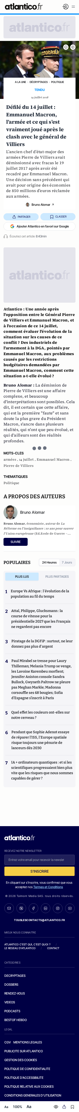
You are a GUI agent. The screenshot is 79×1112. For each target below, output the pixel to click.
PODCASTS (12, 1011)
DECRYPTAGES (14, 975)
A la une (20, 82)
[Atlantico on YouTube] (70, 908)
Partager (24, 216)
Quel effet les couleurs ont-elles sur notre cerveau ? (40, 715)
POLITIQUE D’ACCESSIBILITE (23, 1077)
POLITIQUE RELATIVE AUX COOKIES (29, 1086)
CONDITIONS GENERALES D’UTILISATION (32, 1095)
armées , (11, 459)
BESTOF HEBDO (15, 1020)
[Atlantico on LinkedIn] (45, 908)
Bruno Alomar (41, 204)
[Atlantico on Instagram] (57, 908)
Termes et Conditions (48, 887)
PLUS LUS (22, 576)
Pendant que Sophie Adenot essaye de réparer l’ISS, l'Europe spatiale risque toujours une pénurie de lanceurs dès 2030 (40, 740)
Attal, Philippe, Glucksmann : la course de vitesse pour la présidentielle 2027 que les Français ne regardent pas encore (40, 619)
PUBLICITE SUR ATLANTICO (23, 1051)
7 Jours (67, 562)
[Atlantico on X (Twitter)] (21, 908)
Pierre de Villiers (19, 465)
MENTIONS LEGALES (27, 1042)
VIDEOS (9, 1002)
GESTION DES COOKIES (20, 1060)
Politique (57, 82)
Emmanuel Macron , (54, 459)
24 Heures (49, 562)
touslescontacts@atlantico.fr (39, 920)
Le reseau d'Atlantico (20, 948)
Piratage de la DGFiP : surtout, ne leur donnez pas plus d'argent (42, 643)
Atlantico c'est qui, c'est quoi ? (27, 944)
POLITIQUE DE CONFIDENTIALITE (27, 1069)
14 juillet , (28, 459)
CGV (7, 1042)
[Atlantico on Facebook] (33, 908)
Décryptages (39, 82)
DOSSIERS (11, 984)
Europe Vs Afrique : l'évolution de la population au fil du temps (40, 593)
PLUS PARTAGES (57, 576)
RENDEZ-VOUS (14, 993)
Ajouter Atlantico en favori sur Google (43, 226)
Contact (53, 948)
